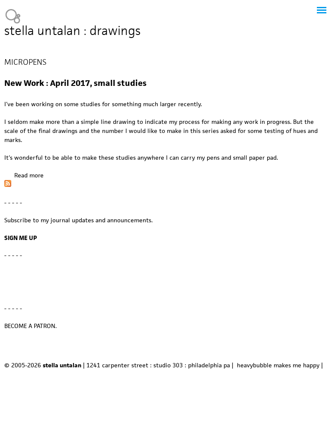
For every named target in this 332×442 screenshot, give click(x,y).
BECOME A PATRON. (30, 326)
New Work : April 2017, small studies (75, 83)
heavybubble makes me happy (278, 365)
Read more (29, 175)
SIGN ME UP (20, 238)
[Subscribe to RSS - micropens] (7, 185)
